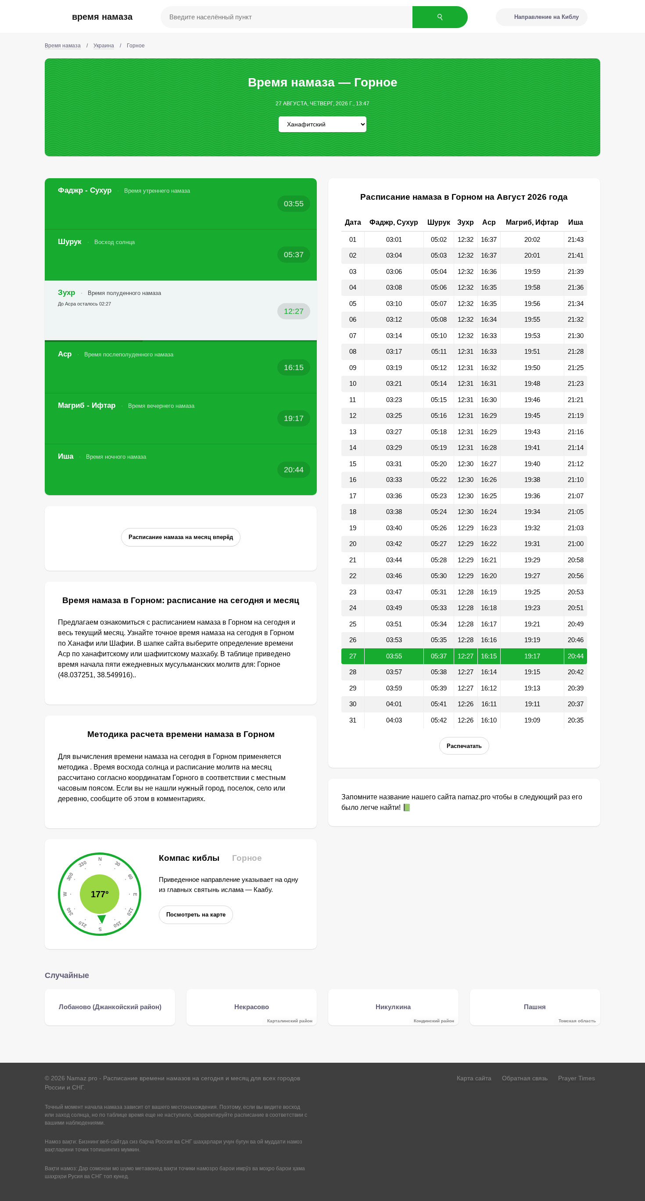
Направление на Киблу (546, 17)
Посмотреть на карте (196, 914)
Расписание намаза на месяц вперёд (181, 537)
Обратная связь (525, 1078)
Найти (440, 17)
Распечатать (464, 746)
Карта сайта (474, 1078)
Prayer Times (576, 1078)
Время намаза (102, 17)
